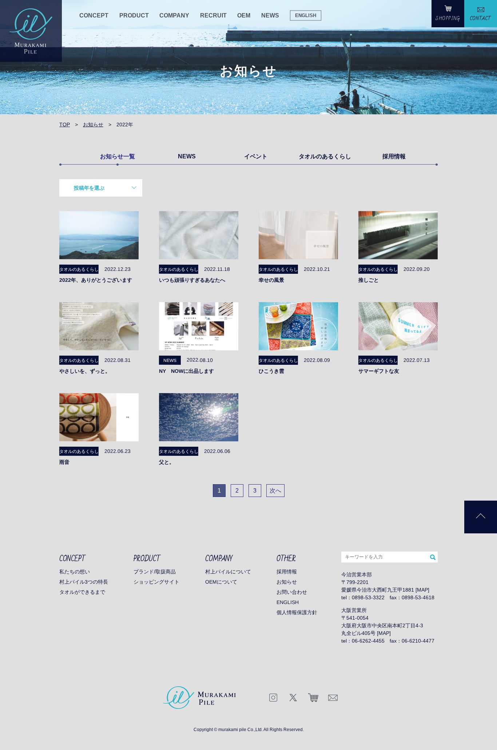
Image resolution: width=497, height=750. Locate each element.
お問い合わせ (292, 592)
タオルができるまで (82, 592)
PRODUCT (134, 15)
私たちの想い (74, 572)
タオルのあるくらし (325, 156)
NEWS (270, 15)
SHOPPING (448, 18)
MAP (422, 590)
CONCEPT (93, 15)
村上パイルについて (228, 572)
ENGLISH (305, 15)
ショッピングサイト (156, 582)
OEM (243, 15)
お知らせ (287, 582)
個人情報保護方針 (297, 612)
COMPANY (174, 15)
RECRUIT (213, 15)
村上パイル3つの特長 (83, 582)
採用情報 (394, 156)
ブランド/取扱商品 (155, 572)
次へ (275, 491)
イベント (255, 156)
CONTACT (480, 18)
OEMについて (221, 582)
